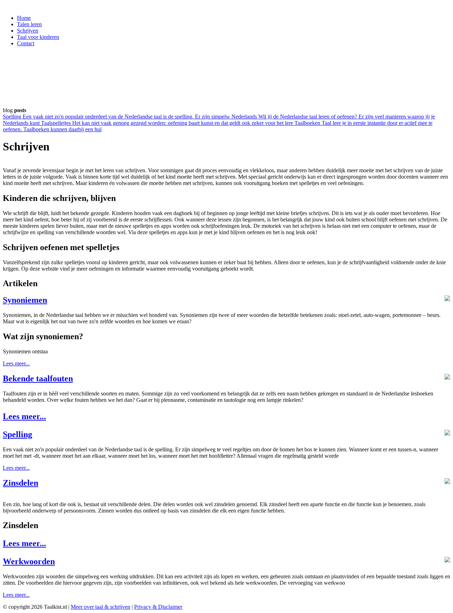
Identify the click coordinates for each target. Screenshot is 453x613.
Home (24, 18)
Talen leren (29, 24)
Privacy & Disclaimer (158, 607)
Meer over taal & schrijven (100, 607)
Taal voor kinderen (38, 37)
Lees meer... (16, 363)
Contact (25, 43)
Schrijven (27, 31)
